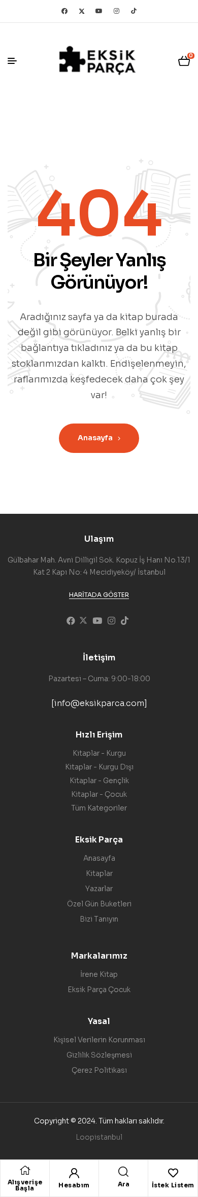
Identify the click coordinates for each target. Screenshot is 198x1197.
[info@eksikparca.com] (99, 703)
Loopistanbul (99, 1137)
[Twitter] (82, 11)
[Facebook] (64, 11)
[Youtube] (99, 11)
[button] (99, 595)
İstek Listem (173, 1185)
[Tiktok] (133, 11)
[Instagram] (116, 11)
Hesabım (74, 1185)
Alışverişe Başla (25, 1185)
